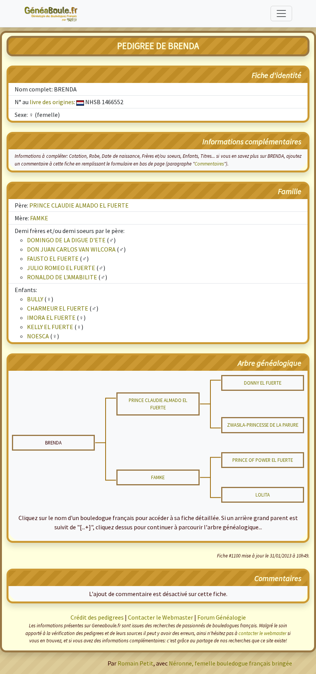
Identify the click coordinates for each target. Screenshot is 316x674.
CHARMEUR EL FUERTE (57, 308)
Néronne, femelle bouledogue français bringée (230, 663)
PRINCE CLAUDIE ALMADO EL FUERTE (79, 205)
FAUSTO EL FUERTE (53, 258)
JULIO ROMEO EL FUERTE (61, 268)
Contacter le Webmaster (160, 617)
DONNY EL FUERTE (262, 383)
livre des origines (52, 102)
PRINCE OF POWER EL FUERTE (262, 460)
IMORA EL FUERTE (51, 317)
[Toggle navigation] (281, 13)
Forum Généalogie (221, 617)
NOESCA (38, 336)
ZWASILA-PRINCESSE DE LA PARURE (262, 425)
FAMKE (39, 218)
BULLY (35, 299)
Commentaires (209, 163)
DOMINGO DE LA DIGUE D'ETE (66, 240)
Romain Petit (135, 663)
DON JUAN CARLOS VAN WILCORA (71, 249)
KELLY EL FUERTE (50, 327)
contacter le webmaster (262, 633)
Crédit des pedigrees (97, 617)
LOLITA (262, 495)
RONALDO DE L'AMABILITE (62, 277)
